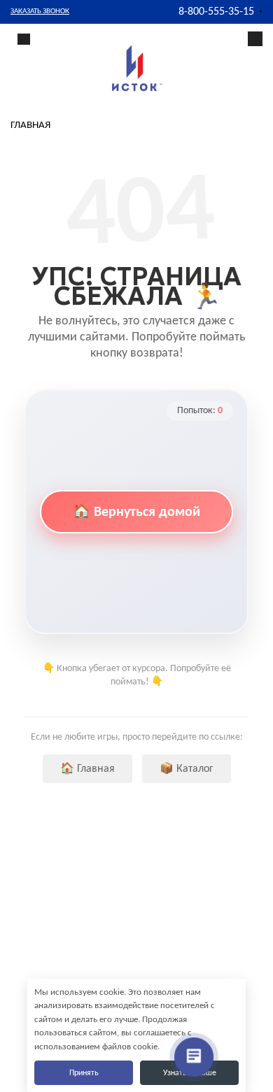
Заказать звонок (39, 11)
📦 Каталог (187, 769)
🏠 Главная (87, 769)
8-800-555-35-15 (216, 11)
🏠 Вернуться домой (136, 512)
